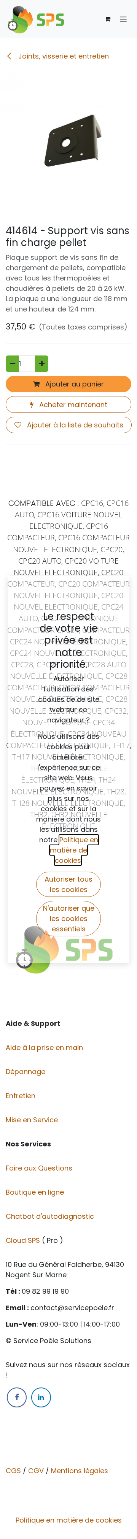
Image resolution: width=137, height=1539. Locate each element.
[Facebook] (17, 1397)
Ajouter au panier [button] (73, 384)
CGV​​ (36, 1470)
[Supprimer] (12, 363)
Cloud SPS (24, 1240)
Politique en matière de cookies (69, 1520)
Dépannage (26, 1071)
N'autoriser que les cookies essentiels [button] (68, 918)
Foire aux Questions (40, 1168)
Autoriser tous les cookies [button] (68, 884)
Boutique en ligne (36, 1192)
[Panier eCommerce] (107, 19)
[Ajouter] (41, 363)
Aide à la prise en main (44, 1047)
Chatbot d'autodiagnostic (51, 1216)
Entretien (20, 1095)
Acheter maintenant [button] (72, 404)
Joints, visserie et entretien (62, 56)
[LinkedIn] (41, 1397)
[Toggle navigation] (123, 19)
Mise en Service (33, 1120)
